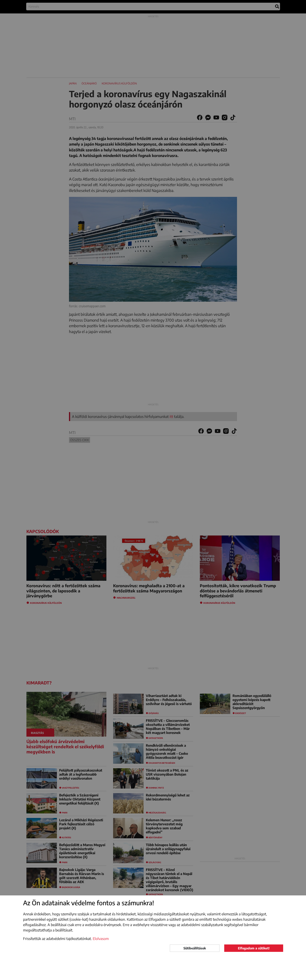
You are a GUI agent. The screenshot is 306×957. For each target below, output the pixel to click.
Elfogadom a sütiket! (253, 948)
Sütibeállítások (194, 948)
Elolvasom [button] (101, 938)
